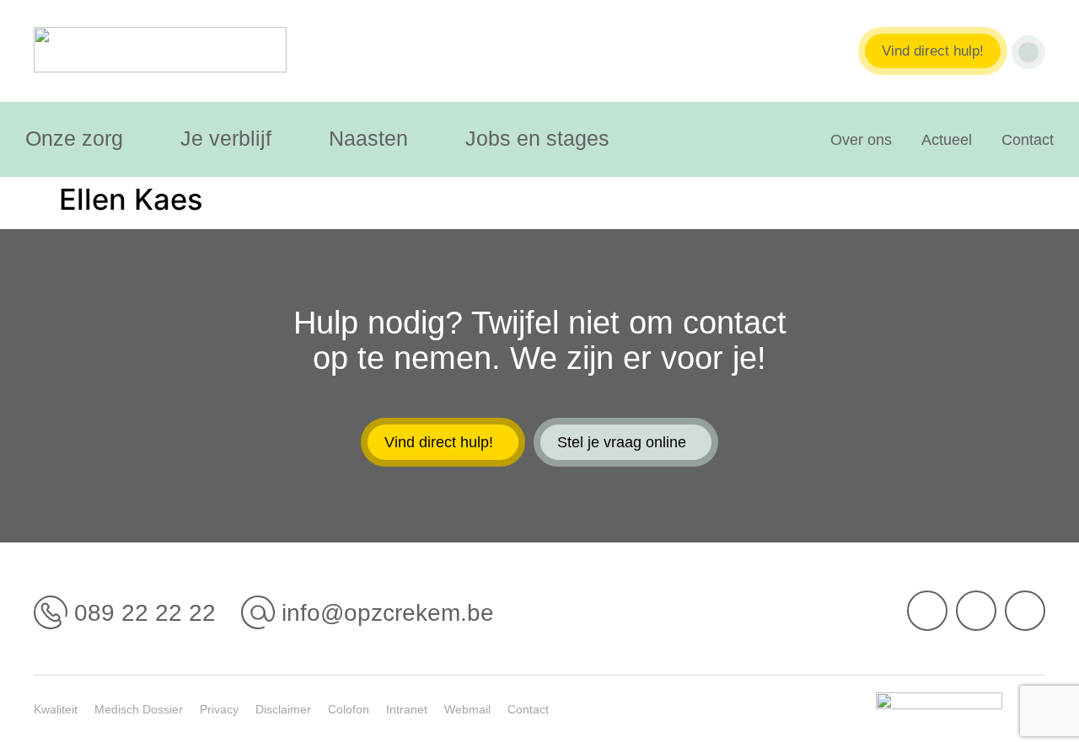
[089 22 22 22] (50, 612)
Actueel (946, 139)
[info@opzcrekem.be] (258, 612)
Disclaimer (283, 709)
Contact (1027, 139)
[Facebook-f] (927, 610)
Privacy (219, 709)
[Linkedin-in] (976, 610)
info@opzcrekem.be (388, 613)
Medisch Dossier (138, 709)
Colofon (348, 709)
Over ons (861, 139)
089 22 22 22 (145, 613)
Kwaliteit (56, 709)
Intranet (406, 709)
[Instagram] (1025, 610)
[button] (83, 138)
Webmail (467, 709)
